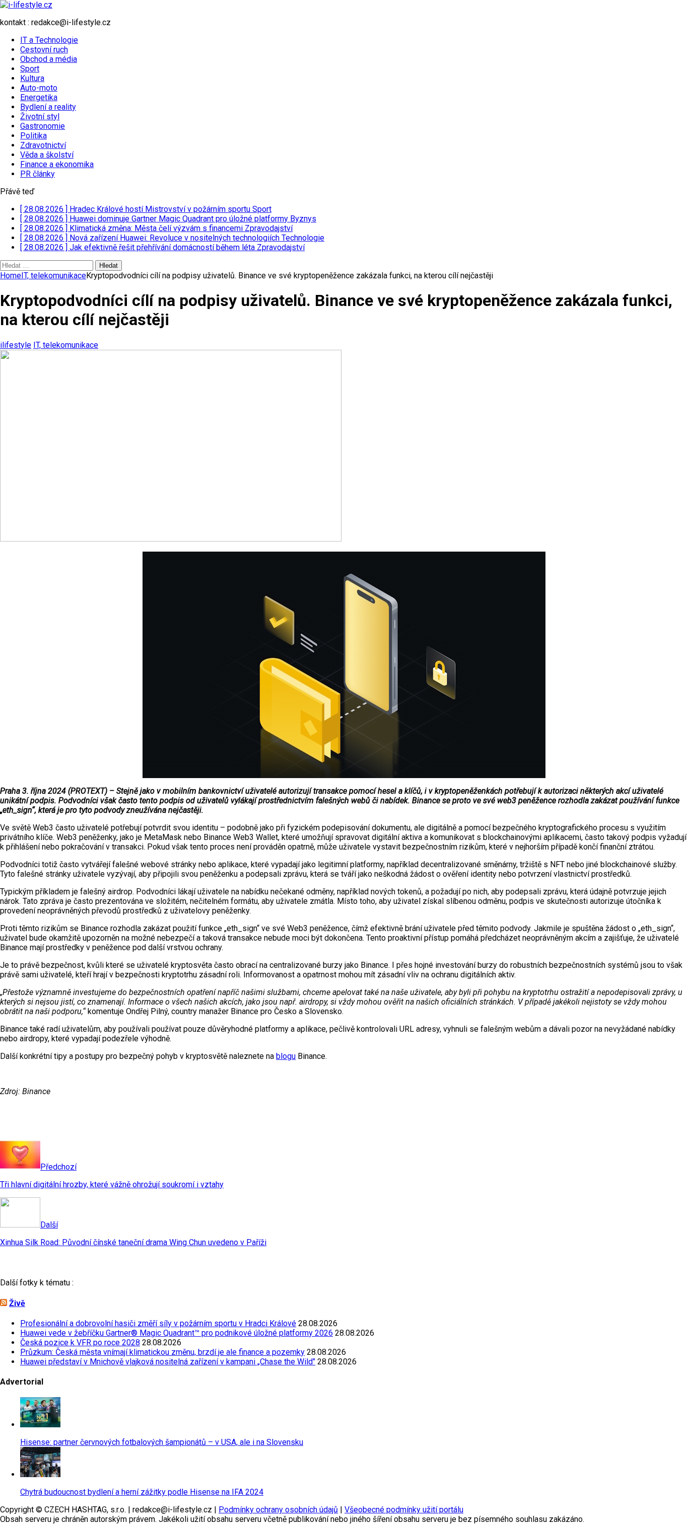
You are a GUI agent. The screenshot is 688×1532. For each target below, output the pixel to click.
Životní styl (39, 116)
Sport (29, 68)
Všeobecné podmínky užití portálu (404, 1509)
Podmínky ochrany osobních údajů (278, 1509)
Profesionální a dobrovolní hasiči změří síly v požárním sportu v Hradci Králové (158, 1323)
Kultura (32, 78)
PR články (37, 174)
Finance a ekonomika (57, 164)
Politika (33, 135)
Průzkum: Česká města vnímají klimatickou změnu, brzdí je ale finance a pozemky (162, 1352)
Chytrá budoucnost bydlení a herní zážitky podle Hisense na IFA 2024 (141, 1492)
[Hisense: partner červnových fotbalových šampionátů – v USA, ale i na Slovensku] (40, 1424)
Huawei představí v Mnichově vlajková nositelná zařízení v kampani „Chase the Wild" (167, 1361)
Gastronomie (42, 126)
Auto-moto (38, 88)
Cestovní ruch (44, 49)
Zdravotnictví (43, 145)
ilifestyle (15, 345)
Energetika (38, 97)
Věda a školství (47, 155)
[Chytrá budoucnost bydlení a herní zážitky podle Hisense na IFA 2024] (40, 1474)
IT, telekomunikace (65, 345)
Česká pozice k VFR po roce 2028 (80, 1342)
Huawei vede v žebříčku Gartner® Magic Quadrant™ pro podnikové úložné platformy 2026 (176, 1333)
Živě (17, 1303)
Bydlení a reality (48, 107)
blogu (286, 1056)
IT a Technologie (49, 40)
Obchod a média (48, 59)
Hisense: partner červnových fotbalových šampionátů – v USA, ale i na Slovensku (161, 1442)
